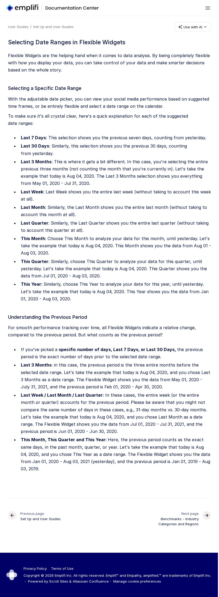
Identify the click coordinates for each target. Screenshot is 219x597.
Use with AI (192, 27)
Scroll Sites (58, 581)
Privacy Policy (35, 568)
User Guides (18, 27)
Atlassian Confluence (91, 581)
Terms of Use (62, 568)
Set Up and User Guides (53, 27)
